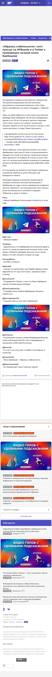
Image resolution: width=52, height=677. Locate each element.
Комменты (42, 38)
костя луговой (19, 601)
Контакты (19, 622)
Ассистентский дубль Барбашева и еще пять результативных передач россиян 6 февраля (21, 491)
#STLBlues (18, 139)
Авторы (12, 622)
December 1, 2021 (11, 145)
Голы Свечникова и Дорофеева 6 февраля (20, 436)
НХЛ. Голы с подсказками (23, 433)
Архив (5, 622)
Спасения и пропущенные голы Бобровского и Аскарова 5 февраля (25, 502)
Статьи (33, 38)
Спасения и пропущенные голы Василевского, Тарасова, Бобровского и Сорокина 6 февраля (25, 479)
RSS (26, 622)
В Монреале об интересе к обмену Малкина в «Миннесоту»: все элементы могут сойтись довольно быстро (24, 586)
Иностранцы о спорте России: (15, 38)
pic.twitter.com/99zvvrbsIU (36, 139)
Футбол (34, 3)
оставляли (15, 182)
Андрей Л (17, 533)
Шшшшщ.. (17, 578)
